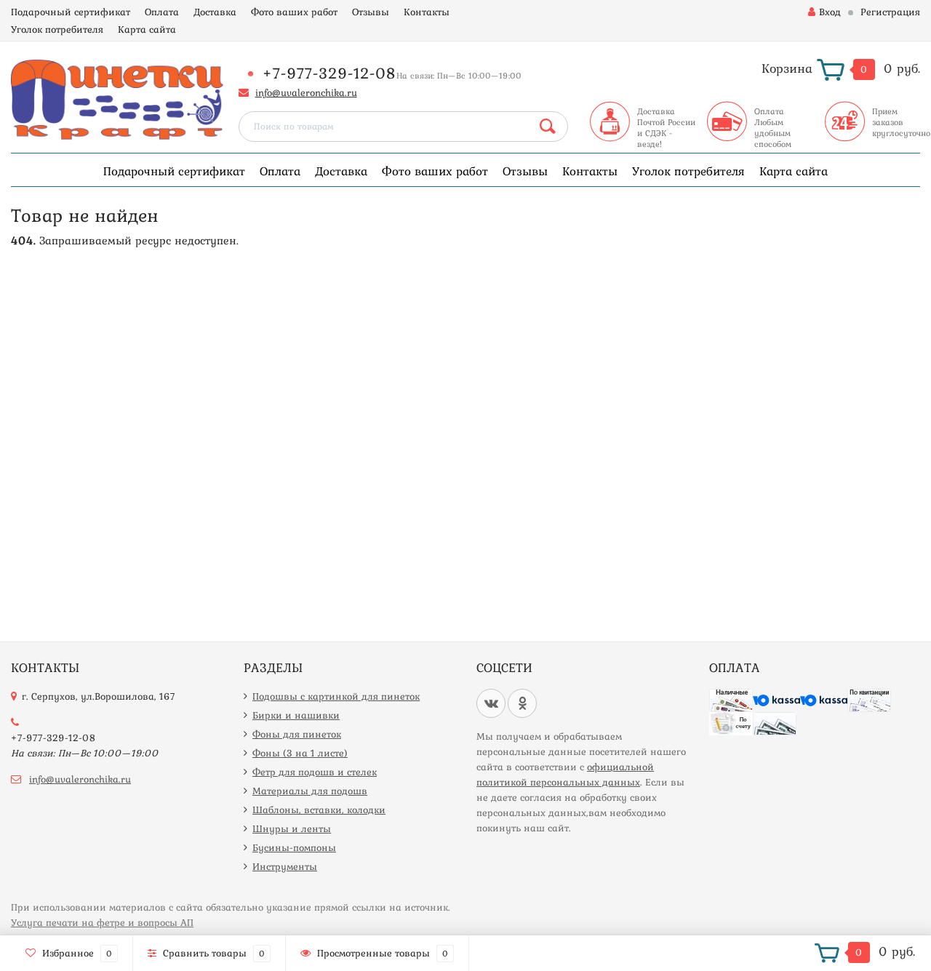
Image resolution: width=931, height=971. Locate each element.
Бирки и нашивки (296, 715)
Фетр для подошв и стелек (314, 771)
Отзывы (370, 11)
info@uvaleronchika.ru (306, 92)
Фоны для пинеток (296, 734)
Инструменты (284, 866)
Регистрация (890, 11)
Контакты (426, 11)
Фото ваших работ (294, 11)
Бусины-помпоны (294, 847)
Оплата (162, 11)
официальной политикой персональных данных (565, 774)
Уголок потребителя (57, 29)
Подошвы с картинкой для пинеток (336, 696)
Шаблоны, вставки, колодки (318, 809)
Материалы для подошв (309, 790)
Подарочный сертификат (70, 11)
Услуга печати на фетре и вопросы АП (102, 922)
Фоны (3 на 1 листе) (300, 753)
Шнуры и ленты (291, 828)
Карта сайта (147, 29)
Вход (830, 11)
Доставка (214, 11)
